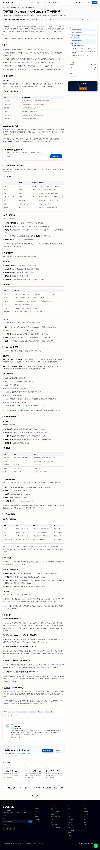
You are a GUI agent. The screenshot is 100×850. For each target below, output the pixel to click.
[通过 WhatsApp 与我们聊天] (96, 846)
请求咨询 (55, 156)
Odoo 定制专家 (24, 410)
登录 (89, 2)
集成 (69, 827)
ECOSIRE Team (16, 726)
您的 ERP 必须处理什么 (77, 29)
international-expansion (69, 19)
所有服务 (37, 811)
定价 (49, 2)
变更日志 (70, 833)
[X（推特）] (7, 828)
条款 (85, 819)
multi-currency (79, 19)
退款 (85, 825)
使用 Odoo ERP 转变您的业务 (78, 45)
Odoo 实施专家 (7, 141)
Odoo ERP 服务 (55, 811)
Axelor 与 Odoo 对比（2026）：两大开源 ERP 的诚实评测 (83, 51)
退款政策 (41, 843)
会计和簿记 (54, 825)
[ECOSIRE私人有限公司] (8, 806)
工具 (43, 2)
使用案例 (70, 822)
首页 (3, 7)
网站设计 (53, 822)
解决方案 (70, 825)
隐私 (85, 822)
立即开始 (95, 2)
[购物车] (85, 2)
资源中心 (70, 809)
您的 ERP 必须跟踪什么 (77, 40)
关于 (85, 809)
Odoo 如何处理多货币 (77, 32)
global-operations (50, 711)
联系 (59, 2)
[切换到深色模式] (76, 2)
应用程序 (31, 2)
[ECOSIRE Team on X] (21, 737)
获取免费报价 (46, 750)
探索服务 (58, 750)
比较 (36, 822)
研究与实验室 (71, 830)
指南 (69, 817)
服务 (38, 2)
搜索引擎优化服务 (55, 817)
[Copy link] (96, 19)
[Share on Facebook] (93, 19)
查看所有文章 (14, 737)
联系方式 (86, 814)
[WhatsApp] (14, 828)
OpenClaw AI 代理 (55, 827)
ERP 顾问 (17, 681)
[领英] (10, 828)
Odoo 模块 (37, 819)
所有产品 (37, 809)
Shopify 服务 (54, 814)
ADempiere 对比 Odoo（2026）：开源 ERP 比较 (83, 48)
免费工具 (37, 817)
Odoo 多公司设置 (75, 37)
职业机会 (86, 811)
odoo (61, 19)
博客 (8, 7)
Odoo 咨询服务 (7, 606)
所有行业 (53, 809)
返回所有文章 (34, 796)
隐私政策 (29, 843)
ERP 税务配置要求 (76, 35)
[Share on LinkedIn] (90, 19)
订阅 (30, 821)
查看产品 (82, 88)
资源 (54, 2)
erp (57, 19)
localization (40, 711)
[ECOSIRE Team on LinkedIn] (19, 737)
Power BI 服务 (54, 819)
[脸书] (3, 828)
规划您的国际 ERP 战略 (76, 43)
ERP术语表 (70, 819)
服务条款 (35, 843)
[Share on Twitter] (87, 19)
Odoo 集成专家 (59, 505)
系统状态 (70, 835)
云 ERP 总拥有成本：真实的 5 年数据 (80, 55)
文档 (69, 814)
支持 (85, 817)
